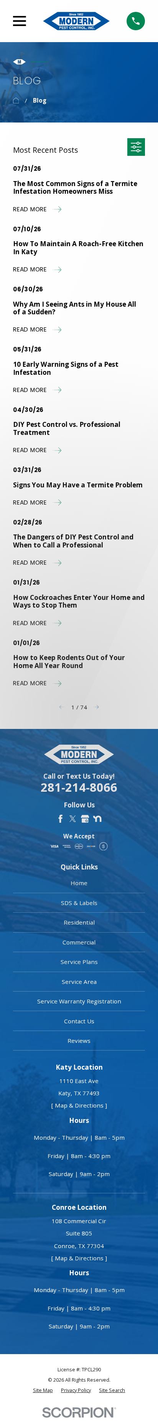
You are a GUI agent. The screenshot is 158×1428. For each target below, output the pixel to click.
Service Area (79, 981)
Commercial (79, 942)
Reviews (79, 1040)
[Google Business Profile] (85, 819)
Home (79, 883)
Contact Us (79, 1021)
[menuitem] (43, 1390)
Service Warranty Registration (79, 1001)
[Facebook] (60, 819)
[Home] (76, 21)
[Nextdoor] (97, 819)
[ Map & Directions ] (79, 1105)
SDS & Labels (79, 903)
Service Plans (79, 962)
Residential (79, 922)
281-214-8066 (79, 787)
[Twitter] (73, 819)
